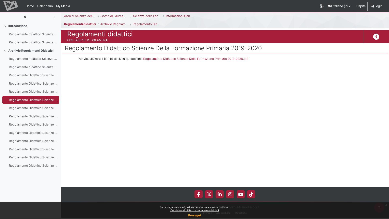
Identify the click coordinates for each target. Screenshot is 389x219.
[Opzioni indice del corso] (54, 17)
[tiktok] (251, 194)
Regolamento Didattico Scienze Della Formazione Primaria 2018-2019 (33, 108)
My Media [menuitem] (63, 6)
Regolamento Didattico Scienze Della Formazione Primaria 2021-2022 (33, 83)
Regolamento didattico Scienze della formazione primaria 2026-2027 (33, 34)
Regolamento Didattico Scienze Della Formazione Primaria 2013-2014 (33, 149)
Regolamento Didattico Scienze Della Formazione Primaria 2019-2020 (33, 100)
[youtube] (240, 194)
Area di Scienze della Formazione (88, 16)
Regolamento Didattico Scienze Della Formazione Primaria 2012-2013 (33, 157)
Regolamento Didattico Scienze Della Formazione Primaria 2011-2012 (33, 165)
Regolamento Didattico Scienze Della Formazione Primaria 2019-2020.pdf (195, 59)
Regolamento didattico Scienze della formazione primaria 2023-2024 (33, 67)
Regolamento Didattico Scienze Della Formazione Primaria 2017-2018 (33, 116)
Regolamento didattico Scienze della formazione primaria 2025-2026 (33, 42)
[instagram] (230, 194)
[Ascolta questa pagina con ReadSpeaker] (321, 6)
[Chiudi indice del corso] (25, 17)
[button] (339, 6)
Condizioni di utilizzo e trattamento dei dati (194, 210)
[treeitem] (30, 34)
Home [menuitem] (30, 6)
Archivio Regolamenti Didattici (30, 51)
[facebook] (198, 194)
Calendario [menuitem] (45, 6)
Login (378, 6)
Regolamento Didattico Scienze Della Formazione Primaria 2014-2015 (33, 141)
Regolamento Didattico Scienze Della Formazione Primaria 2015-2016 (33, 133)
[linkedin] (220, 194)
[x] (209, 194)
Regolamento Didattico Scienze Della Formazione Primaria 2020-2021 (33, 91)
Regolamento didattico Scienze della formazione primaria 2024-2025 (33, 59)
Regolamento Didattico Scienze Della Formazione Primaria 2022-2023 (33, 75)
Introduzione (17, 26)
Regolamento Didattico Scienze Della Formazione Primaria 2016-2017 (33, 124)
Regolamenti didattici (80, 24)
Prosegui (194, 215)
